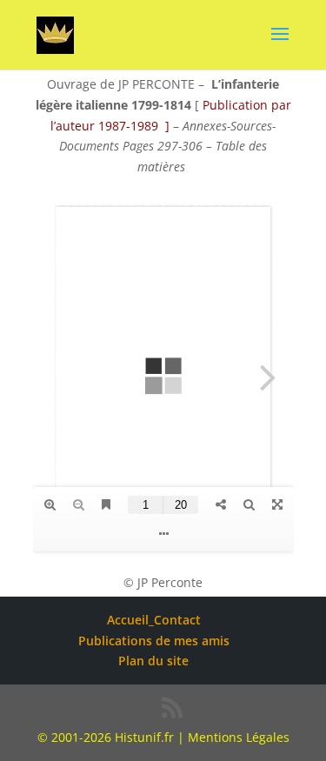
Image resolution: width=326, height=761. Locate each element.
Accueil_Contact (154, 619)
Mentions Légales (238, 737)
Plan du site (153, 660)
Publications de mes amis (154, 640)
